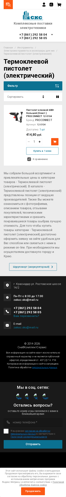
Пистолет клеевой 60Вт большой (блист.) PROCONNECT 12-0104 (40, 113)
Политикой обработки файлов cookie (41, 483)
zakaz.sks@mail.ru (26, 327)
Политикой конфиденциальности (29, 436)
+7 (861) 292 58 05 (33, 38)
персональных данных (44, 367)
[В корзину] (54, 141)
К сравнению (40, 159)
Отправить (33, 444)
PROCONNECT (43, 120)
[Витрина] (57, 97)
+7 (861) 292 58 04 (33, 34)
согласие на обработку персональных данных (30, 432)
